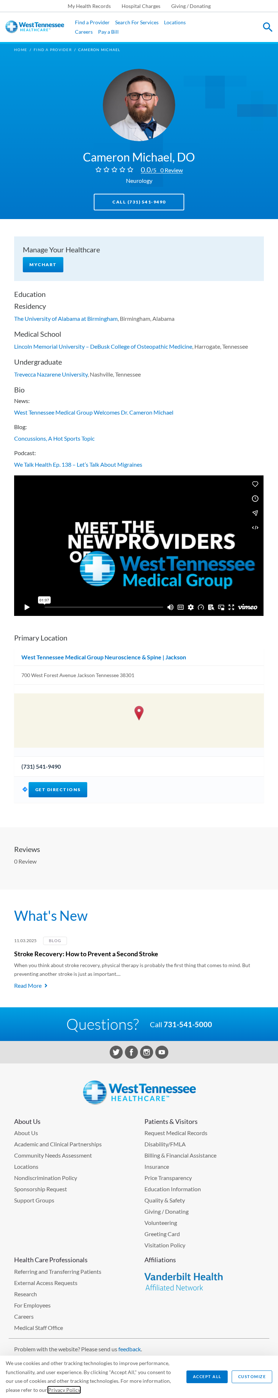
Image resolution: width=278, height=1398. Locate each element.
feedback (129, 1348)
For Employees (32, 1305)
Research (25, 1293)
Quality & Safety (164, 1200)
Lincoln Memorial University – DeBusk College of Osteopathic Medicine (103, 346)
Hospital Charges (141, 6)
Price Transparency (168, 1177)
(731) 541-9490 (41, 766)
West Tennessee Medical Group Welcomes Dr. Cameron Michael (93, 412)
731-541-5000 (188, 1024)
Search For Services (137, 22)
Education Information (172, 1188)
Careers (84, 32)
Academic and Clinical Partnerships (58, 1144)
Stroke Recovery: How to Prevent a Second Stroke (86, 954)
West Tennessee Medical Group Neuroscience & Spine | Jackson (103, 657)
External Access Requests (45, 1282)
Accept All (207, 1376)
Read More (28, 985)
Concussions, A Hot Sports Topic (54, 438)
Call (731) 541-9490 (139, 202)
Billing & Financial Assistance (180, 1155)
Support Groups (34, 1200)
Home (20, 49)
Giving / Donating (191, 6)
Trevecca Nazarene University (51, 374)
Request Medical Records (175, 1132)
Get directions (58, 789)
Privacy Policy (64, 1390)
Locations (175, 22)
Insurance (156, 1166)
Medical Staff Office (38, 1327)
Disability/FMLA (165, 1144)
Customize (252, 1376)
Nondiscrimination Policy (45, 1177)
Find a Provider (92, 22)
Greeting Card (162, 1233)
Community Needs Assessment (53, 1155)
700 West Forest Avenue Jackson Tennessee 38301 (77, 675)
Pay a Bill (108, 32)
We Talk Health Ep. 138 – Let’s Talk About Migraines (78, 464)
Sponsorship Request (40, 1188)
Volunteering (160, 1222)
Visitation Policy (164, 1245)
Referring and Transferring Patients (57, 1271)
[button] (139, 713)
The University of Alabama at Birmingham (66, 318)
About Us (26, 1132)
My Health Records (89, 6)
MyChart (43, 264)
